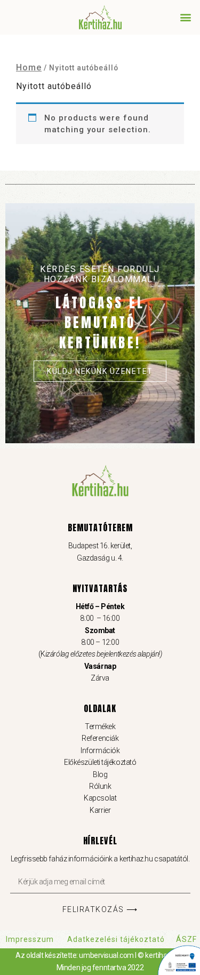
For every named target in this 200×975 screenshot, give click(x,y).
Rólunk (100, 786)
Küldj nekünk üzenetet (100, 371)
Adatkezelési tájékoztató (116, 939)
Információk (100, 750)
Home (29, 67)
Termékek (100, 726)
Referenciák (100, 738)
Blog (100, 774)
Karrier (100, 810)
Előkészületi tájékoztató (100, 762)
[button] (186, 17)
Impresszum (30, 939)
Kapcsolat (100, 798)
